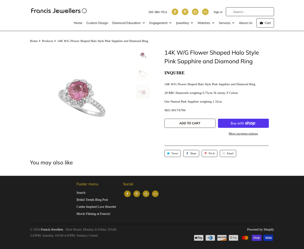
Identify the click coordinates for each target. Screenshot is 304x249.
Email (230, 153)
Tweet (174, 153)
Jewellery (183, 23)
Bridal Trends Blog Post (92, 199)
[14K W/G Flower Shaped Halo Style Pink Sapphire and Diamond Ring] (81, 99)
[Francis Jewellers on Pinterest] (185, 11)
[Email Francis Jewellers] (205, 11)
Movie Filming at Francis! (93, 213)
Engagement (158, 23)
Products (47, 41)
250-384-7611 (157, 12)
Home (78, 23)
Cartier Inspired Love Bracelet (96, 206)
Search (81, 192)
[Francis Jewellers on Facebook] (175, 11)
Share (193, 153)
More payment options (243, 133)
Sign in (218, 12)
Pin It (212, 153)
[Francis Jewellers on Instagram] (195, 11)
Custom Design (97, 23)
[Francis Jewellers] (59, 8)
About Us (245, 23)
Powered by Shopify (260, 229)
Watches (204, 23)
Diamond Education (127, 23)
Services (225, 23)
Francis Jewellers (52, 229)
